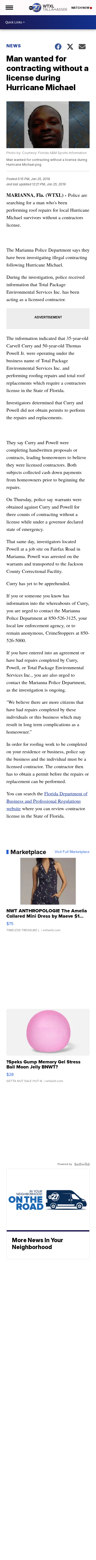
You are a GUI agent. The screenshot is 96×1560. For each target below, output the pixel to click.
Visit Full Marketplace (72, 852)
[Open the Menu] (9, 7)
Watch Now (80, 7)
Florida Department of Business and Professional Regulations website (46, 801)
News (13, 45)
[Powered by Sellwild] (82, 1164)
